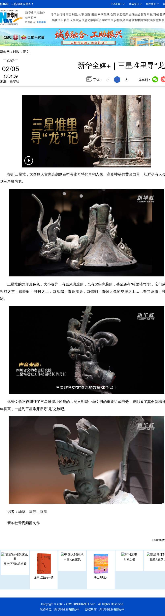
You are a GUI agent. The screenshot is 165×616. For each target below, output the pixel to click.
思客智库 (122, 14)
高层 (68, 14)
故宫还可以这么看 (15, 563)
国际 (88, 14)
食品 (66, 20)
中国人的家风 (72, 559)
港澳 (107, 14)
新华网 (5, 51)
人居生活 (75, 20)
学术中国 (107, 20)
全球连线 (134, 14)
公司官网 (30, 17)
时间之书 (129, 559)
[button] (29, 163)
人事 (81, 14)
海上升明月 (101, 577)
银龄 (128, 20)
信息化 (85, 20)
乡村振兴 (119, 20)
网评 (100, 14)
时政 (75, 14)
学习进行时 (58, 14)
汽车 (60, 20)
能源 (158, 20)
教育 (143, 14)
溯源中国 (137, 20)
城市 (146, 20)
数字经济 (96, 20)
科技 (150, 14)
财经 (94, 14)
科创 (156, 14)
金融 (54, 20)
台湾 (113, 14)
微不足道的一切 (44, 577)
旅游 (152, 20)
